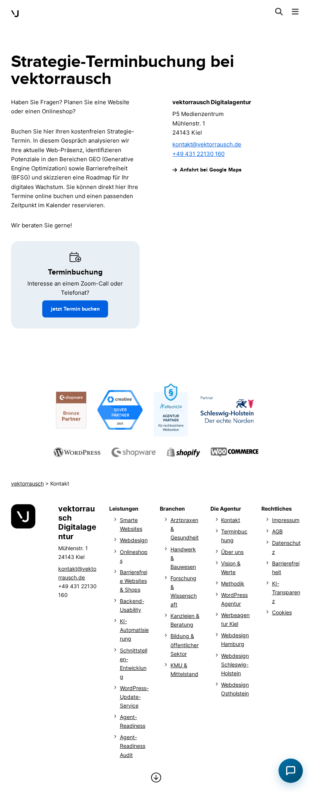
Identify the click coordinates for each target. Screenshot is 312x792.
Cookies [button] (282, 612)
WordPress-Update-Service (134, 697)
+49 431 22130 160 (198, 154)
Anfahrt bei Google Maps (210, 169)
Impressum (285, 520)
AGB (277, 531)
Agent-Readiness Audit (132, 746)
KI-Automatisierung (134, 630)
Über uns (232, 552)
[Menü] (295, 12)
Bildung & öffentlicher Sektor (184, 645)
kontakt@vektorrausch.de (206, 144)
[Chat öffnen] (291, 771)
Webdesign (134, 540)
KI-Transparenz (286, 592)
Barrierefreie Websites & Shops (133, 581)
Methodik (232, 583)
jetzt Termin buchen (75, 309)
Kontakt (230, 520)
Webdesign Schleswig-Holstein (235, 664)
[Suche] (279, 12)
